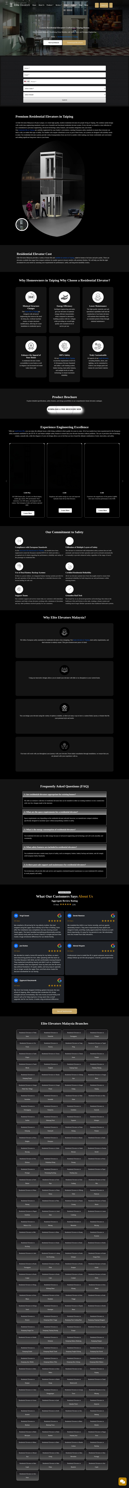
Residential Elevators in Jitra (74, 1408)
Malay (86, 5)
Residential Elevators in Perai (96, 1156)
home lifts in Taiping (31, 311)
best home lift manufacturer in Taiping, (32, 547)
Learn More (46, 510)
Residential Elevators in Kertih (97, 1303)
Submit (64, 100)
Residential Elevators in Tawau (50, 1051)
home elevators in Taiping (81, 637)
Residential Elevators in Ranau (73, 1135)
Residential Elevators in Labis (27, 1250)
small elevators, (104, 358)
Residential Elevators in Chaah (97, 1376)
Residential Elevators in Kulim (97, 1240)
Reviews (58, 5)
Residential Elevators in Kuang (74, 1229)
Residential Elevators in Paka (50, 1198)
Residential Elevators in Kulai (73, 1240)
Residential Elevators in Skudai (51, 1072)
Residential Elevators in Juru (74, 1366)
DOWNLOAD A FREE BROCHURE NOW (64, 409)
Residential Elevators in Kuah (96, 1292)
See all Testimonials (64, 1008)
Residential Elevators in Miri (27, 1229)
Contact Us (104, 5)
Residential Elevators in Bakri (50, 1439)
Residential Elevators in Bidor (73, 1418)
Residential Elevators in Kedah (27, 1334)
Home (34, 5)
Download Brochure (75, 43)
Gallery (73, 5)
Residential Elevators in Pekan (27, 1187)
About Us (41, 5)
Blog (80, 5)
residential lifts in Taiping (26, 130)
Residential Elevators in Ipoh (50, 1397)
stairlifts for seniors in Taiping (64, 258)
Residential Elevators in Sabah (50, 1145)
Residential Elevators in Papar (96, 1166)
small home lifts (20, 431)
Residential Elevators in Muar (50, 1229)
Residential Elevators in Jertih (50, 1408)
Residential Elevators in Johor (27, 1366)
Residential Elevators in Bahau (27, 1439)
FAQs (66, 5)
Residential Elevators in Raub (96, 1135)
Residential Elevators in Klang (27, 1282)
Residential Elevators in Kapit (96, 1324)
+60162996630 (53, 43)
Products (49, 5)
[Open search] (97, 5)
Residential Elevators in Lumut (97, 1208)
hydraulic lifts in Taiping (67, 358)
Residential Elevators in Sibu (97, 1093)
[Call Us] (111, 5)
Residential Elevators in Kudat (50, 1240)
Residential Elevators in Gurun (27, 1397)
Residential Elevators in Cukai (27, 1387)
